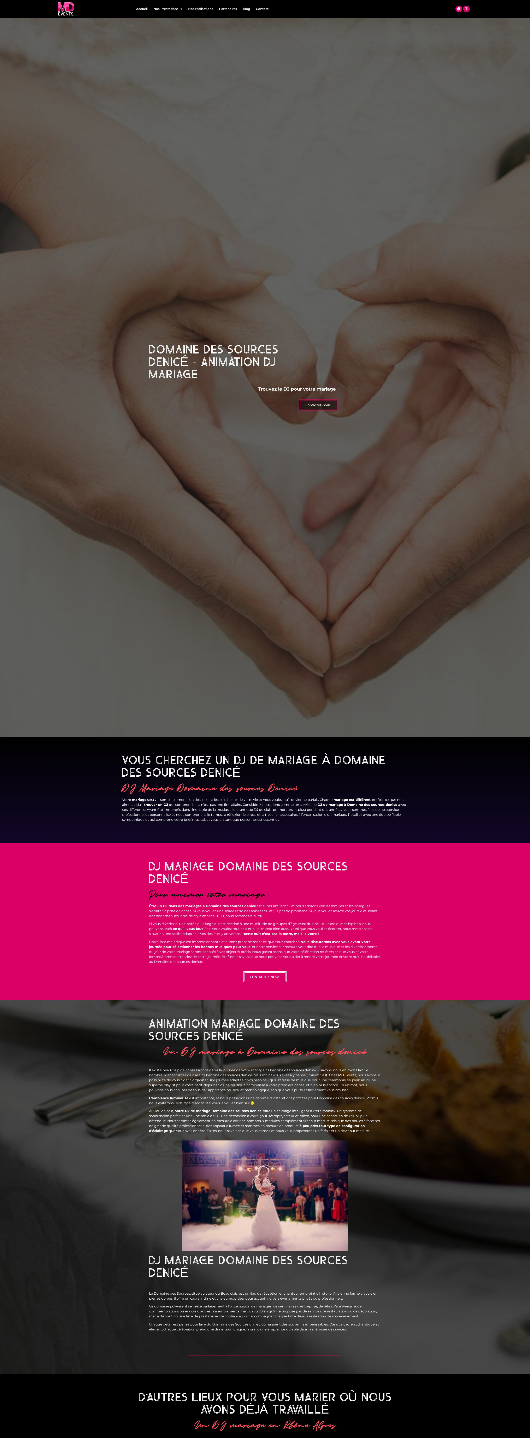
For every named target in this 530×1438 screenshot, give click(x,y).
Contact (262, 9)
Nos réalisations (200, 9)
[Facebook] (458, 9)
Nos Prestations (165, 9)
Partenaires (228, 9)
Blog (246, 9)
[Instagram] (466, 9)
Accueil (142, 9)
